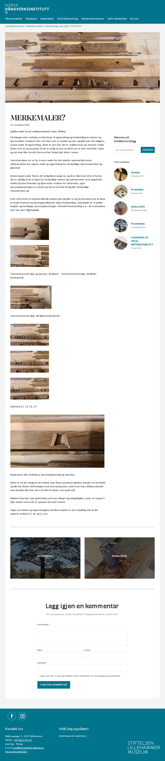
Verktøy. (135, 172)
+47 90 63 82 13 (23, 740)
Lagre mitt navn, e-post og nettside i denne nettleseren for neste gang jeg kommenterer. (80, 676)
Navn (39, 650)
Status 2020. (138, 206)
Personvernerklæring (16, 751)
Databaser (31, 18)
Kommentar (43, 624)
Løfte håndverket (117, 18)
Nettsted (41, 663)
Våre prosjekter (13, 18)
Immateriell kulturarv (92, 18)
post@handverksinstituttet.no (28, 747)
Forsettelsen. (138, 223)
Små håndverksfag (67, 18)
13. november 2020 (19, 125)
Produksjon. (137, 189)
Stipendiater (47, 18)
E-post (87, 650)
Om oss (134, 18)
